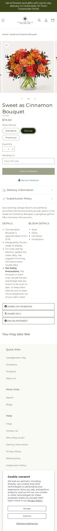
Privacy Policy (35, 500)
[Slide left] (22, 98)
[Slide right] (35, 98)
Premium (11, 137)
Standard (10, 130)
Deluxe (28, 130)
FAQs (9, 423)
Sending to (13, 155)
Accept (27, 508)
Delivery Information (17, 444)
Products (11, 371)
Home (5, 34)
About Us (11, 378)
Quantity (7, 144)
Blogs (9, 404)
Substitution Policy (16, 465)
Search (9, 397)
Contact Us (12, 430)
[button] (39, 20)
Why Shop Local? (15, 437)
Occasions (11, 364)
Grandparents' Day (16, 357)
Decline (27, 516)
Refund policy (13, 458)
